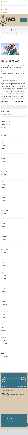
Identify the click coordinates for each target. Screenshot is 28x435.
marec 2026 (3, 151)
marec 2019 (3, 330)
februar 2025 (3, 194)
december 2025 (4, 161)
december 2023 (4, 239)
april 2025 (3, 187)
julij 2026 (3, 138)
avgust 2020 (3, 288)
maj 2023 (3, 255)
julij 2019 (3, 317)
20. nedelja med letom (5, 118)
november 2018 (4, 343)
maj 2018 (3, 346)
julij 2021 (3, 268)
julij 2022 (3, 262)
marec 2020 (3, 294)
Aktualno (2, 58)
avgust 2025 (3, 174)
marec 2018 (3, 350)
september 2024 (4, 210)
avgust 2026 (3, 135)
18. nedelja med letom (5, 124)
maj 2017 (3, 363)
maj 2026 (3, 145)
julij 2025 (3, 177)
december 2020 (4, 281)
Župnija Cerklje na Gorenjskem (11, 430)
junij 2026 (3, 142)
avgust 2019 (3, 314)
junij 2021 (3, 272)
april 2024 (3, 226)
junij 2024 (3, 220)
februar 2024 (3, 233)
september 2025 (4, 171)
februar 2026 (3, 155)
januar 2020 (3, 301)
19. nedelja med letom (5, 121)
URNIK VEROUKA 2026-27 (6, 114)
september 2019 (4, 311)
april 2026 (3, 148)
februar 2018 (3, 353)
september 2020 (4, 285)
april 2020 (3, 291)
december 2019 (4, 304)
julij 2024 (3, 216)
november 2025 (4, 164)
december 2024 (4, 200)
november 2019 (4, 307)
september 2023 (4, 249)
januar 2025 (3, 197)
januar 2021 (3, 278)
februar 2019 (3, 333)
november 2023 (4, 242)
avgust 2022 (3, 259)
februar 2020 (3, 298)
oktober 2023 (3, 246)
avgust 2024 (3, 213)
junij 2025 (3, 181)
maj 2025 (3, 184)
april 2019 (3, 327)
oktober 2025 (3, 168)
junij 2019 (3, 320)
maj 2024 (3, 223)
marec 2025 (3, 190)
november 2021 (4, 265)
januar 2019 (3, 337)
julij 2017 (3, 359)
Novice (6, 58)
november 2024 (4, 203)
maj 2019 (3, 324)
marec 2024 (3, 229)
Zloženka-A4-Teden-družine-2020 (9, 80)
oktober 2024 (3, 207)
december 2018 (4, 340)
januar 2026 (3, 158)
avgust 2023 (3, 252)
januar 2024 (3, 236)
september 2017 (4, 356)
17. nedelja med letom (5, 127)
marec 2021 (3, 275)
